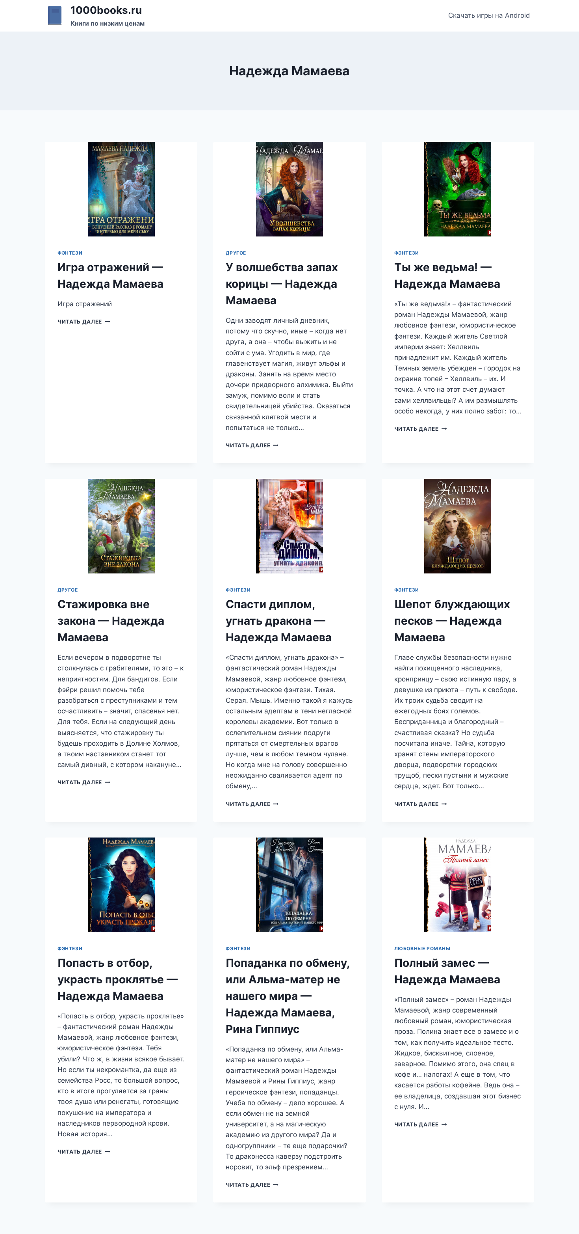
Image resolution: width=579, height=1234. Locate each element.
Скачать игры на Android (489, 15)
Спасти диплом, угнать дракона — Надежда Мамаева (279, 620)
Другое (236, 253)
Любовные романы (422, 948)
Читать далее (84, 321)
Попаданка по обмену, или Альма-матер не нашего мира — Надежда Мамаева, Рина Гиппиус (287, 996)
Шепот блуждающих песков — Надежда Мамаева (452, 620)
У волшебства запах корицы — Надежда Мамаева (282, 284)
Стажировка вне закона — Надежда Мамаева (111, 620)
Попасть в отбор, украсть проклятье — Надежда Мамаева (118, 979)
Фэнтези (70, 253)
